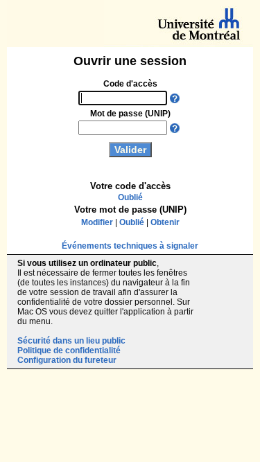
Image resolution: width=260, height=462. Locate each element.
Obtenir (165, 222)
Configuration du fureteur (66, 360)
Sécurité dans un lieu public (71, 341)
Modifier (97, 222)
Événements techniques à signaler (130, 246)
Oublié (130, 197)
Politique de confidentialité (69, 350)
